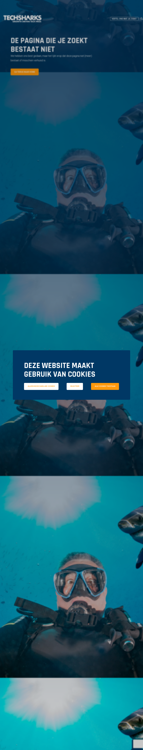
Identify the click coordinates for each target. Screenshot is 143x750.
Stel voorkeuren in (71, 406)
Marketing (110, 398)
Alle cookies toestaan (105, 386)
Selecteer (74, 386)
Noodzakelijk (39, 398)
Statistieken (75, 398)
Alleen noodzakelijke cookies (41, 386)
